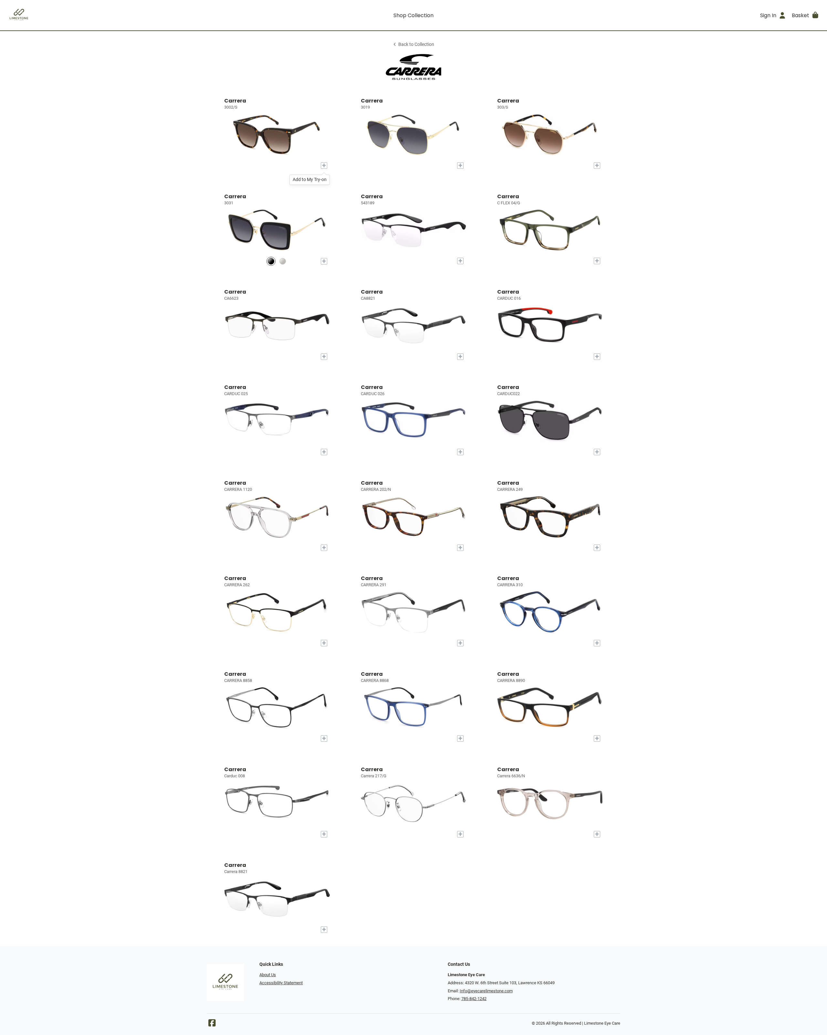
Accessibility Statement (281, 982)
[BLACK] (271, 261)
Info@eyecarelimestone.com (486, 990)
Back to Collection (416, 44)
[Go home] (107, 15)
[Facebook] (212, 1024)
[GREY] (282, 261)
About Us (267, 974)
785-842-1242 (474, 998)
